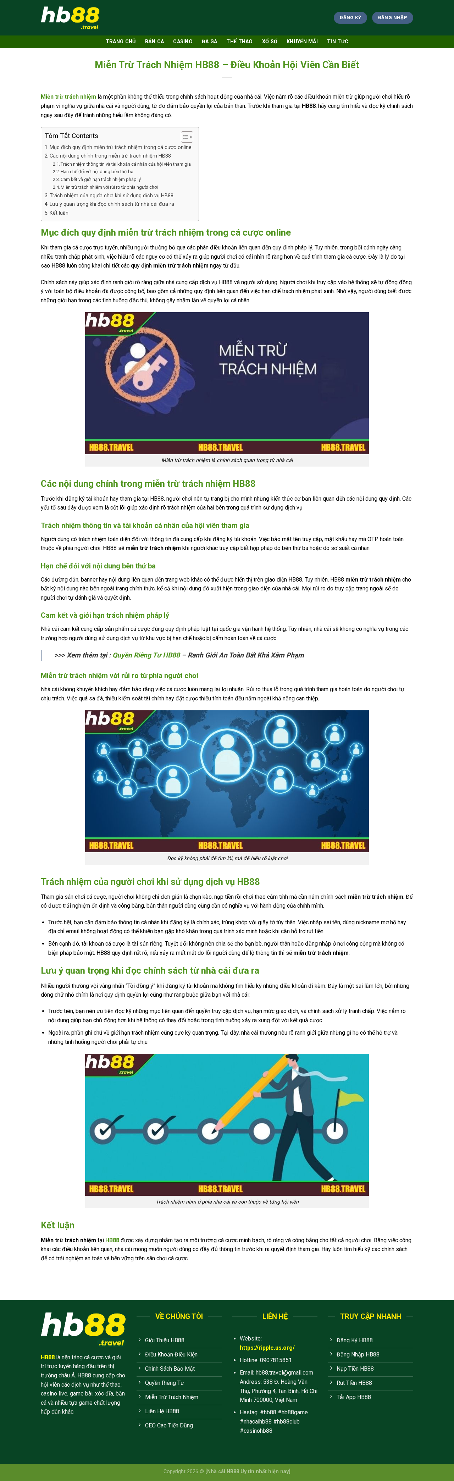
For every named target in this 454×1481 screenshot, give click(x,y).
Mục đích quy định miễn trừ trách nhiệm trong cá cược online (121, 147)
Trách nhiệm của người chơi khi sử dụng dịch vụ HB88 (111, 196)
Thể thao (239, 42)
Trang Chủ (121, 42)
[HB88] (70, 18)
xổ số (269, 42)
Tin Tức (337, 42)
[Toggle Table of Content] (184, 137)
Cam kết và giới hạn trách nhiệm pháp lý (101, 179)
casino (183, 42)
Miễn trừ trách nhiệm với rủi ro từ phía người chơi (109, 187)
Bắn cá (154, 42)
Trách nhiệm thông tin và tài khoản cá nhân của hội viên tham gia (126, 164)
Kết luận (59, 213)
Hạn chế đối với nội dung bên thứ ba (97, 171)
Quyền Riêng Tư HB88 (146, 655)
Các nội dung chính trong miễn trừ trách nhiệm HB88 (110, 156)
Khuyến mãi (302, 42)
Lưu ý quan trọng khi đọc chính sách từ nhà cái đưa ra (112, 204)
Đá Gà (209, 42)
